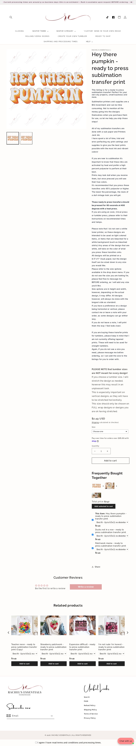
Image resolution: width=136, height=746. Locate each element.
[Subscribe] (51, 716)
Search (87, 697)
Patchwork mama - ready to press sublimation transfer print (110, 544)
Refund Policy (89, 705)
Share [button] (97, 567)
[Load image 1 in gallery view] (13, 138)
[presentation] (8, 633)
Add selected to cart (103, 506)
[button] (11, 17)
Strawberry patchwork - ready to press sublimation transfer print (53, 647)
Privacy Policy (90, 718)
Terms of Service (91, 714)
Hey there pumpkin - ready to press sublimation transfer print (111, 516)
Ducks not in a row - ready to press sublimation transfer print (110, 531)
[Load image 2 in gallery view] (26, 138)
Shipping (95, 422)
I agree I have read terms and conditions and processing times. (69, 742)
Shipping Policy (90, 710)
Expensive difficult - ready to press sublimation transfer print (82, 647)
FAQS (86, 701)
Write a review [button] (86, 587)
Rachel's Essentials (61, 735)
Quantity (95, 446)
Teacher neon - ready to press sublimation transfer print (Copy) (24, 647)
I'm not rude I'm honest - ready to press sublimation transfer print (111, 647)
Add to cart (24, 664)
